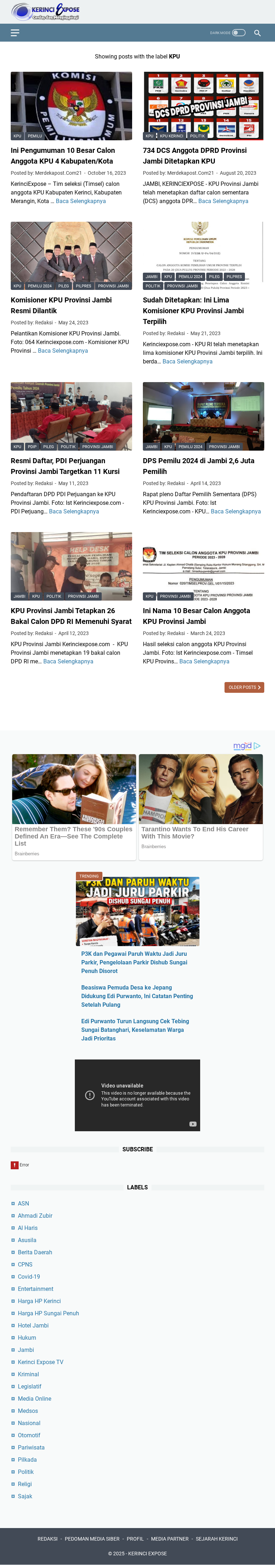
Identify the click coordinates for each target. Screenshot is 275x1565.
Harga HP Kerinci (39, 1301)
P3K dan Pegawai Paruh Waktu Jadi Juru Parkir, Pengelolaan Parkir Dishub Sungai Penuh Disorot (134, 962)
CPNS (25, 1264)
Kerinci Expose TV (40, 1362)
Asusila (27, 1240)
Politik (197, 136)
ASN (23, 1203)
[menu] (19, 32)
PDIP (32, 447)
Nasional (29, 1423)
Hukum (27, 1337)
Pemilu (35, 136)
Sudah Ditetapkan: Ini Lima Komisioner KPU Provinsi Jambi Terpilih (193, 311)
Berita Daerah (35, 1252)
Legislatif (30, 1386)
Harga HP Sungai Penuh (48, 1313)
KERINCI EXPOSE (147, 1553)
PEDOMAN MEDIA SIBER (92, 1539)
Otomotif (29, 1435)
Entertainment (35, 1289)
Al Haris (28, 1228)
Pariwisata (31, 1447)
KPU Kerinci (171, 136)
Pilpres (83, 286)
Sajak (25, 1496)
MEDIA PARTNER (170, 1539)
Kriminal (28, 1374)
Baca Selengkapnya (81, 201)
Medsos (28, 1410)
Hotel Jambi (33, 1325)
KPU (17, 136)
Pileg (63, 286)
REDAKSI (48, 1539)
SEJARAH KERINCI (217, 1539)
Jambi (152, 276)
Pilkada (27, 1459)
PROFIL (135, 1539)
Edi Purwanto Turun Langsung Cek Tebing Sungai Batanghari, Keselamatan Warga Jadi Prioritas (135, 1030)
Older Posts (243, 687)
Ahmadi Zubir (35, 1215)
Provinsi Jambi (113, 286)
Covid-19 (29, 1276)
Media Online (34, 1398)
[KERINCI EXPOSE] (50, 12)
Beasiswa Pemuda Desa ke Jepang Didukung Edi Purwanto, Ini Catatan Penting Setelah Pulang (137, 996)
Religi (25, 1484)
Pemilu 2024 (40, 286)
